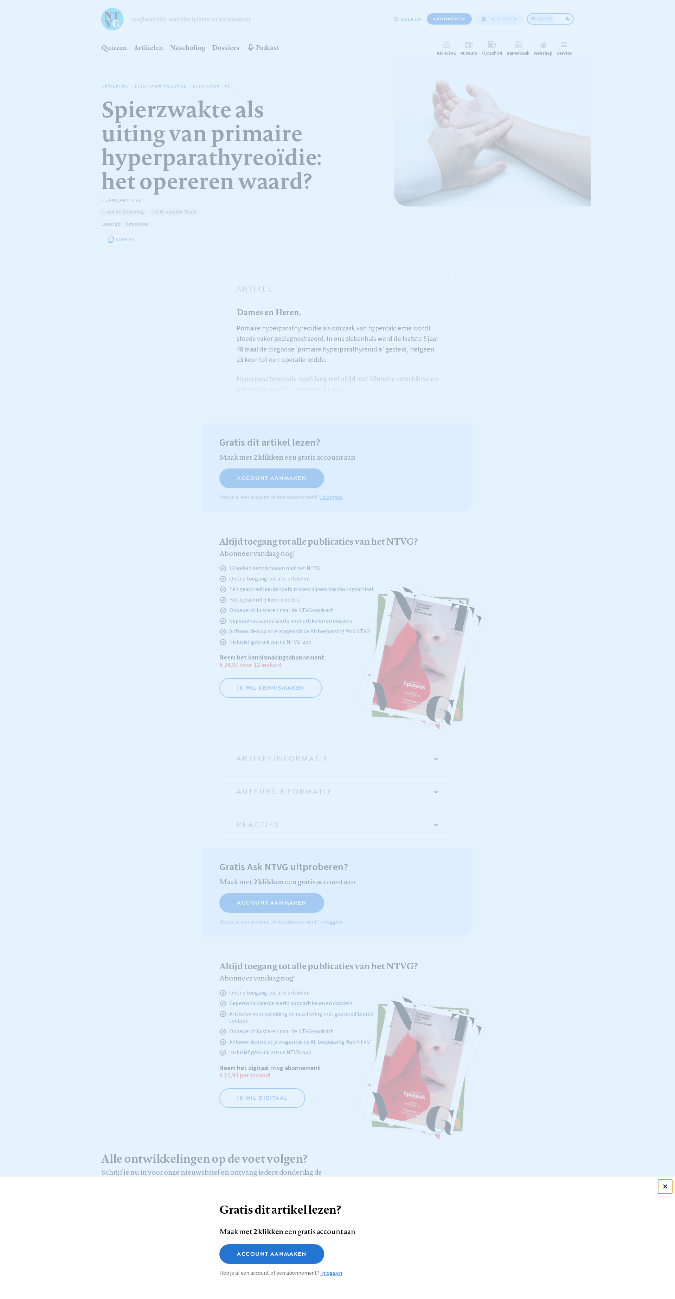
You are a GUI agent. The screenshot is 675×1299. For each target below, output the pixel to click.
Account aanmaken (272, 1254)
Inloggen (331, 1273)
